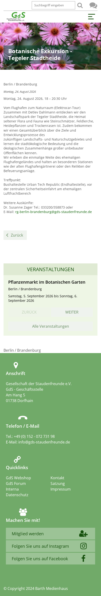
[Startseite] (16, 17)
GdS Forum (93, 5)
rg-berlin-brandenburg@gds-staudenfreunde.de (53, 211)
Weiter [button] (71, 312)
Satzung (57, 483)
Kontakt (57, 477)
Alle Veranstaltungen (50, 326)
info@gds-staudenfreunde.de (44, 442)
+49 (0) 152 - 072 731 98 (34, 436)
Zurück (17, 235)
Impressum (60, 489)
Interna (12, 489)
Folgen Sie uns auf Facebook (40, 558)
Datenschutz (17, 494)
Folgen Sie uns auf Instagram (40, 546)
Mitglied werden (28, 533)
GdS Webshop (18, 477)
